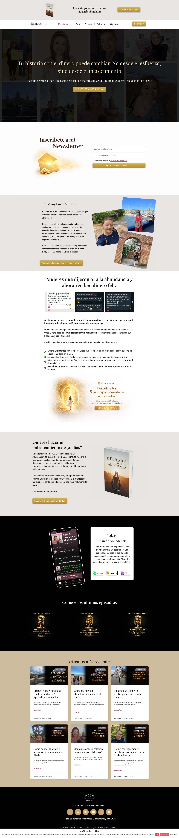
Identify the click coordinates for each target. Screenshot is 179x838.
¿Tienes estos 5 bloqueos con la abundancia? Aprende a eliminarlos (47, 694)
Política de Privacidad (118, 161)
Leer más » (37, 710)
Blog (78, 24)
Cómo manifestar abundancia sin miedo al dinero (87, 694)
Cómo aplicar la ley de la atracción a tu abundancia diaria (48, 752)
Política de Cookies (107, 827)
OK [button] (157, 834)
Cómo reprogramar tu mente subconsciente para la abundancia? (129, 752)
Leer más (173, 834)
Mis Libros (63, 24)
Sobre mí (101, 24)
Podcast (88, 24)
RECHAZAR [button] (164, 834)
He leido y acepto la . (111, 161)
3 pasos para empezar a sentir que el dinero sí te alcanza (128, 694)
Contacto (114, 24)
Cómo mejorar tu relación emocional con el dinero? (88, 750)
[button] (46, 302)
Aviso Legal (90, 827)
